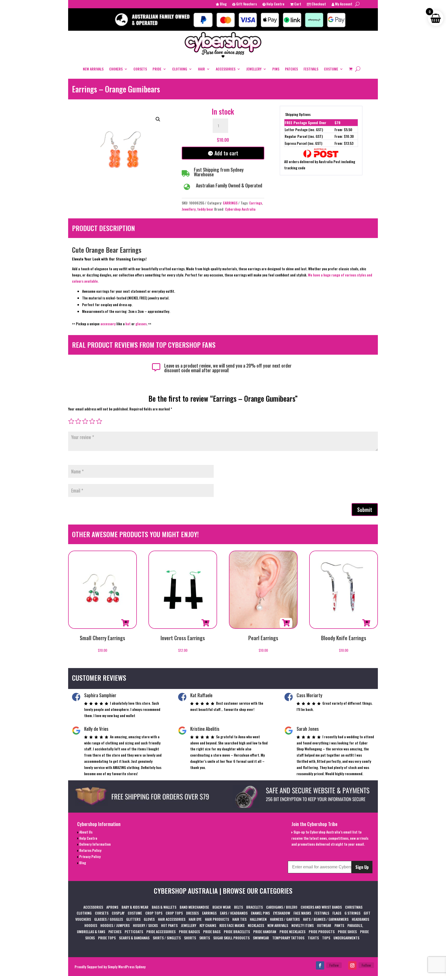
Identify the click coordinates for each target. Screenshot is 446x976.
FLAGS (336, 913)
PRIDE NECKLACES (292, 931)
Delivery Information (94, 844)
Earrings (255, 202)
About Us (85, 832)
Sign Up (362, 867)
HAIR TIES (239, 919)
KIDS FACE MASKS (231, 925)
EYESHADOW (281, 913)
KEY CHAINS (208, 925)
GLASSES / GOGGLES (108, 919)
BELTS (238, 907)
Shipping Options (297, 114)
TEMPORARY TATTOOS (288, 937)
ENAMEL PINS (260, 913)
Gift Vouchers (246, 4)
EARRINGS (230, 202)
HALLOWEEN (258, 919)
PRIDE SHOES (347, 931)
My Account (343, 4)
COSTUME (331, 69)
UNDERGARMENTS (346, 937)
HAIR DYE (195, 919)
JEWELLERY (253, 69)
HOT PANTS (169, 925)
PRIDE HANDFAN (264, 931)
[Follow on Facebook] (320, 965)
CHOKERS (116, 69)
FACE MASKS (302, 913)
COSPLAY (118, 913)
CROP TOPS (153, 913)
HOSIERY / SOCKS (145, 925)
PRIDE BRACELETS (237, 931)
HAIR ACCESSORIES (171, 919)
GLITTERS (133, 919)
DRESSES (192, 913)
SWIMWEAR (261, 937)
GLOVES (149, 919)
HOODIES (90, 925)
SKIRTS (204, 937)
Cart (297, 4)
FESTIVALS (311, 69)
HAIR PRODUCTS (217, 919)
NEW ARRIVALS (93, 69)
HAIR (201, 69)
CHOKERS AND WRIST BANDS (321, 907)
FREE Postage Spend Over (305, 122)
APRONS (112, 907)
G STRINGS (352, 913)
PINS (275, 69)
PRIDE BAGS (211, 931)
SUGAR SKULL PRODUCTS (231, 937)
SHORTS (190, 937)
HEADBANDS (360, 919)
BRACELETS (254, 907)
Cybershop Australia (240, 209)
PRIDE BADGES (189, 931)
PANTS (339, 925)
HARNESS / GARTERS (285, 919)
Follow (334, 965)
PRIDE (157, 69)
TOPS (326, 937)
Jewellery (189, 209)
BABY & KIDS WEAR (135, 907)
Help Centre (275, 4)
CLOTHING (179, 69)
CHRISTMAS (353, 907)
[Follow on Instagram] (352, 965)
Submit (364, 509)
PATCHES (291, 69)
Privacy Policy (89, 856)
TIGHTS (313, 937)
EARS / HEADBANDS (234, 913)
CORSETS (140, 69)
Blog (223, 4)
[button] (158, 119)
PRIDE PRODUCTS (321, 931)
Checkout (318, 4)
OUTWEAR (324, 925)
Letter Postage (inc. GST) (304, 129)
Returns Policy (89, 850)
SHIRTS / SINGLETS (167, 937)
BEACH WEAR (221, 907)
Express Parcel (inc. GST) (303, 143)
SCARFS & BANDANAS (134, 937)
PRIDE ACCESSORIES (161, 931)
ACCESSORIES (225, 69)
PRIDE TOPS (107, 937)
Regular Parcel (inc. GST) (304, 136)
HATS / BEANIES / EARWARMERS (325, 919)
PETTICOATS (134, 931)
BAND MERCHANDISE (194, 907)
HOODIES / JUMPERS (115, 925)
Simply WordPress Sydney (127, 966)
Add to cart (226, 153)
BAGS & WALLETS (164, 907)
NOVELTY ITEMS (302, 925)
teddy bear (205, 209)
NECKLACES (256, 925)
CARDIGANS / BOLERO (281, 907)
